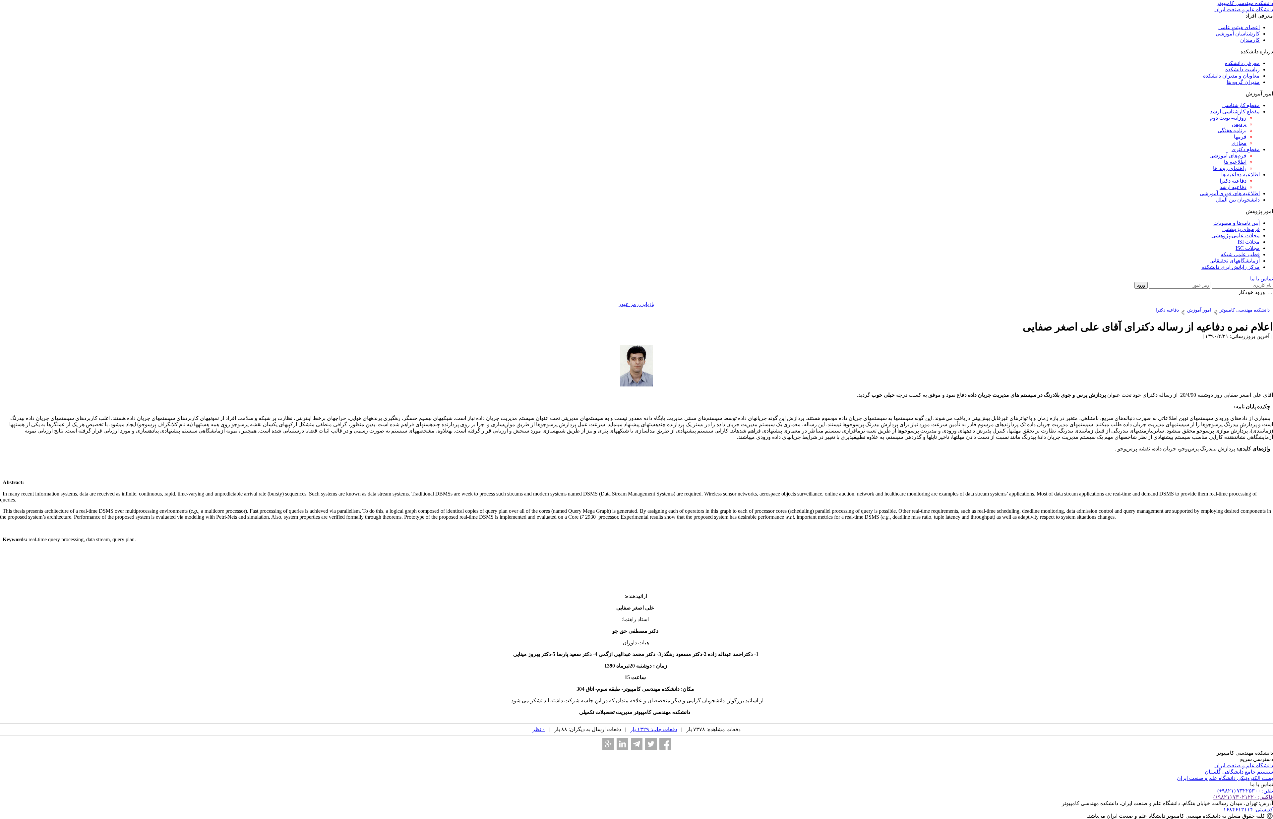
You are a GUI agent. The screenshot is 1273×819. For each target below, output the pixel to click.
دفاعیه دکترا (1233, 181)
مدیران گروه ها (1243, 82)
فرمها (1240, 137)
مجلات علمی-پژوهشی (1235, 235)
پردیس (1239, 124)
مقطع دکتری (1246, 149)
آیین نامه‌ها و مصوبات (1236, 223)
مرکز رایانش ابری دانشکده (1230, 267)
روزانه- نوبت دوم (1228, 118)
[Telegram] (636, 744)
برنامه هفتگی (1232, 130)
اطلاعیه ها (1235, 162)
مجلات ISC (1248, 248)
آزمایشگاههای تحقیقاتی (1234, 260)
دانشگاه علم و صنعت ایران (1243, 765)
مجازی (1239, 143)
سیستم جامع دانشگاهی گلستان (1239, 772)
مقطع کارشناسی (1241, 105)
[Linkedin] (622, 744)
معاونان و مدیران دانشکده (1231, 76)
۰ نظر (538, 729)
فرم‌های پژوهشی (1241, 229)
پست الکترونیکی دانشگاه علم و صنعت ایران (1225, 778)
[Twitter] (651, 744)
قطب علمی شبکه (1240, 254)
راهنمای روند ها (1229, 168)
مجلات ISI (1249, 242)
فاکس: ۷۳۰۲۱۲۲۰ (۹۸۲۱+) (1243, 797)
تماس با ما (1261, 278)
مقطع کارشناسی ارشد (1235, 111)
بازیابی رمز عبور (636, 304)
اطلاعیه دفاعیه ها (1240, 174)
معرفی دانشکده (1242, 63)
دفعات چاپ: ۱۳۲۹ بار (653, 729)
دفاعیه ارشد (1233, 187)
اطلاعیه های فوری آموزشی (1230, 193)
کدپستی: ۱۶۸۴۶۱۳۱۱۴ (1248, 809)
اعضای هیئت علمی (1239, 27)
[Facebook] (665, 744)
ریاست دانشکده (1242, 69)
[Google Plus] (608, 744)
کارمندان (1250, 40)
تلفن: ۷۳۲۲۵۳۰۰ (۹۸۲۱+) (1245, 790)
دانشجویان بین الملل (1238, 200)
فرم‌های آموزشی (1227, 155)
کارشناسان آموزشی (1238, 33)
